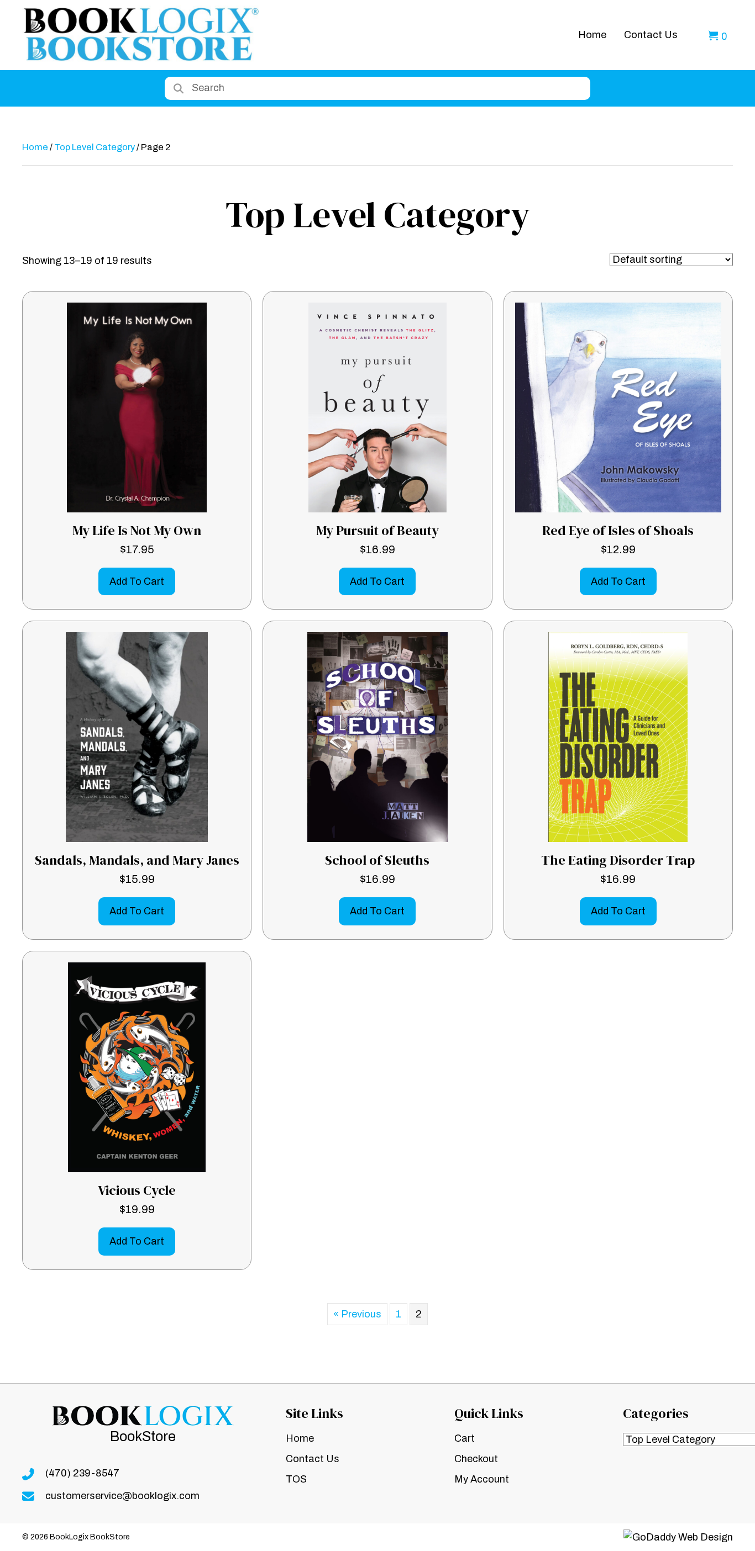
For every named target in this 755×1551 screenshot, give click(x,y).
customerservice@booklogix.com (122, 1495)
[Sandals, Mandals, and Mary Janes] (137, 736)
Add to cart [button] (136, 581)
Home (35, 147)
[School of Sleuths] (377, 736)
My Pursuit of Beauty (377, 530)
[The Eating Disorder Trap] (618, 736)
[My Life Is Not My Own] (137, 406)
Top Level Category (94, 147)
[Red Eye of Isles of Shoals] (618, 406)
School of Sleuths (377, 860)
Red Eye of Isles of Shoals (618, 530)
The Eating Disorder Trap (618, 860)
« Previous (357, 1314)
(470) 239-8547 (82, 1473)
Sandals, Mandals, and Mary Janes (137, 860)
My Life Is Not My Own (136, 530)
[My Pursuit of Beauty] (377, 406)
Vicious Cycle (137, 1190)
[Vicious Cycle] (137, 1066)
